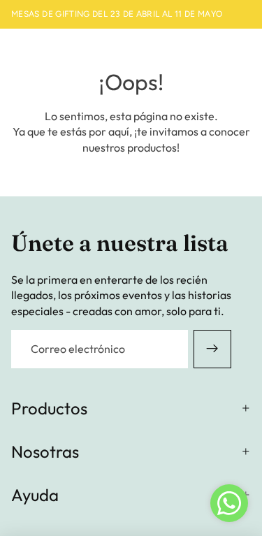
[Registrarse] (212, 349)
